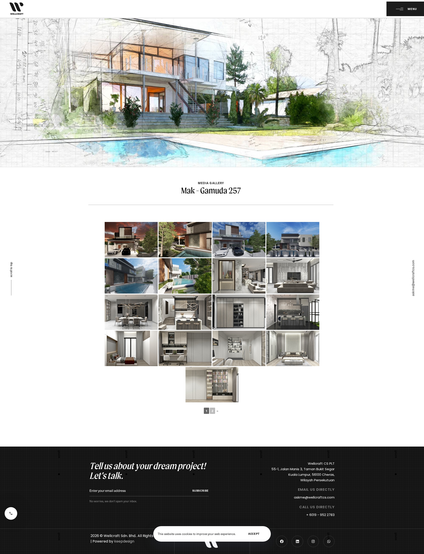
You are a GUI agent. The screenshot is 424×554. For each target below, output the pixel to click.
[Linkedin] (297, 541)
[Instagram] (313, 541)
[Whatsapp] (329, 541)
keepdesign (124, 541)
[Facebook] (281, 541)
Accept (253, 533)
